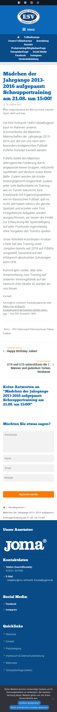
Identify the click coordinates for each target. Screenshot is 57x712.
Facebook (20, 55)
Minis (7, 329)
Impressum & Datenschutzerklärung (25, 655)
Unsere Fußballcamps (20, 40)
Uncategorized (16, 507)
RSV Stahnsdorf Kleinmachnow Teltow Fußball (28, 331)
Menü (30, 29)
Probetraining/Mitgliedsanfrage (28, 48)
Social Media (40, 51)
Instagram (36, 55)
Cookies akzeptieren (29, 703)
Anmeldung (42, 40)
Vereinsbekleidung (28, 59)
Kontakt (28, 44)
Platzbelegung (13, 648)
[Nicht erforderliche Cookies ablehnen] (53, 698)
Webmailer (11, 663)
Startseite (11, 634)
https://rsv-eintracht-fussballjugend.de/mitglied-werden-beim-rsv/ (25, 310)
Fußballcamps (32, 37)
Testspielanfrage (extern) (19, 670)
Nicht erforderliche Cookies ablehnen (29, 707)
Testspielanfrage (19, 51)
